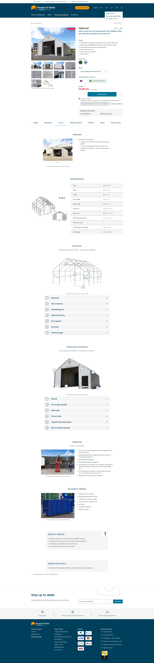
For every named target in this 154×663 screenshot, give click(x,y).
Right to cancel (58, 644)
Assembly (91, 123)
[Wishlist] (111, 8)
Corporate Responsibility (61, 632)
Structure (61, 123)
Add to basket (102, 94)
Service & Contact (82, 8)
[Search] (102, 8)
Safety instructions (92, 462)
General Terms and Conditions (62, 637)
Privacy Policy (58, 639)
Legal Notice (58, 634)
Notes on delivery (116, 123)
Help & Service (35, 634)
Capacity (35, 123)
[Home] (32, 23)
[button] (117, 7)
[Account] (107, 8)
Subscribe (118, 601)
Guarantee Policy (59, 647)
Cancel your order (36, 637)
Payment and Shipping (60, 642)
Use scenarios (58, 650)
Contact (33, 632)
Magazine (96, 7)
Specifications (48, 123)
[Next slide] (75, 44)
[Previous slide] (31, 44)
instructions (90, 459)
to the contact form (114, 16)
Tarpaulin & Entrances (76, 123)
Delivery (102, 123)
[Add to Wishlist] (120, 94)
